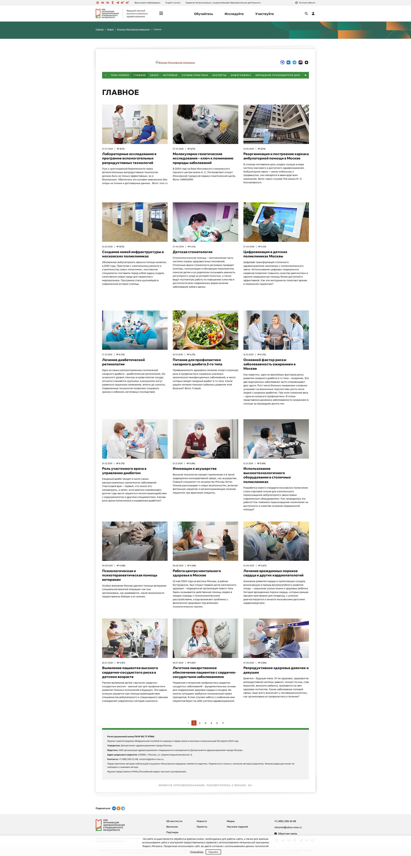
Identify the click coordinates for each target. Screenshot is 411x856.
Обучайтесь (203, 14)
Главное (140, 75)
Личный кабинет (307, 2)
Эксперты (219, 75)
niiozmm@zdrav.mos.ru (288, 827)
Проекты (202, 826)
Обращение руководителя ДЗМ (277, 75)
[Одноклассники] (118, 808)
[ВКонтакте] (114, 808)
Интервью (170, 75)
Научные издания (237, 826)
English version (173, 2)
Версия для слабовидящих (147, 2)
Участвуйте (264, 14)
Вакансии (172, 826)
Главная (100, 29)
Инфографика (241, 75)
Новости (202, 821)
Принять (213, 852)
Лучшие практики (195, 75)
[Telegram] (123, 808)
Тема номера (120, 75)
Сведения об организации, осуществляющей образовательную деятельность (223, 2)
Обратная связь (287, 833)
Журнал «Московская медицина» (133, 29)
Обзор (154, 75)
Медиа (110, 29)
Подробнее (196, 851)
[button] (305, 75)
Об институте (174, 821)
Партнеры (172, 832)
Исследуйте (234, 14)
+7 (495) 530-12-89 (285, 821)
